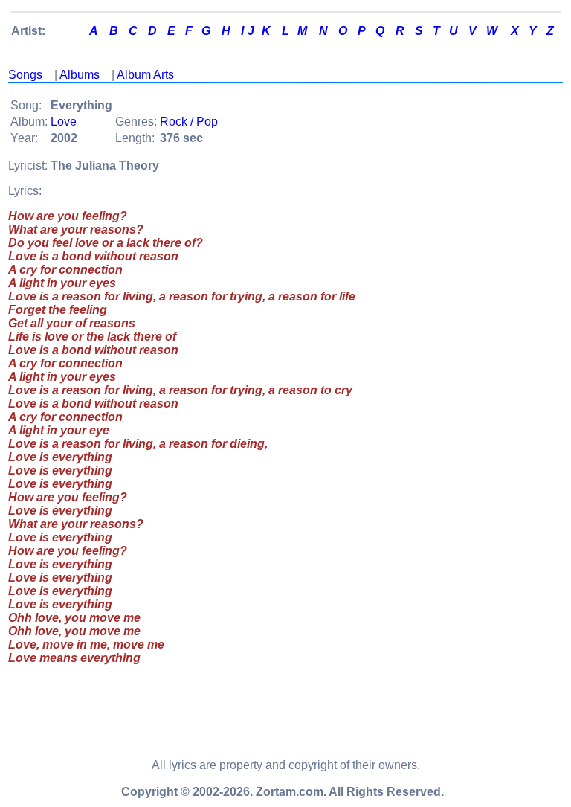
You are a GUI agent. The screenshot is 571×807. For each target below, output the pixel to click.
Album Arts (145, 74)
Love (64, 121)
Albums (79, 74)
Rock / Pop (189, 121)
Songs (25, 74)
